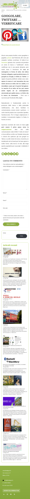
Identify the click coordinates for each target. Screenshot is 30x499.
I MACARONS (6, 256)
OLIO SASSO (5, 386)
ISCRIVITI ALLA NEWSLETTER (11, 490)
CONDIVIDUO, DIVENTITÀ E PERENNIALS (11, 277)
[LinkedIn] (4, 494)
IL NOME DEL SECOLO (7, 298)
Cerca (4, 233)
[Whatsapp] (11, 153)
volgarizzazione (6, 129)
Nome (5, 193)
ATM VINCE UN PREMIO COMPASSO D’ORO (12, 432)
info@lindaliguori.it (9, 480)
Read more (5, 264)
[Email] (14, 153)
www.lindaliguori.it (7, 470)
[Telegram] (17, 153)
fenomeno (4, 62)
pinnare (9, 58)
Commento (6, 170)
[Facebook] (2, 153)
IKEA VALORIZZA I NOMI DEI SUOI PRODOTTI (12, 345)
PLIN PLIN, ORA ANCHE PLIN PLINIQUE (11, 451)
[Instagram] (7, 494)
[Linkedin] (8, 153)
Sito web (5, 208)
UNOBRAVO (5, 324)
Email (5, 200)
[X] (5, 153)
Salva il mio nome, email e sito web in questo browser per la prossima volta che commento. (13, 218)
